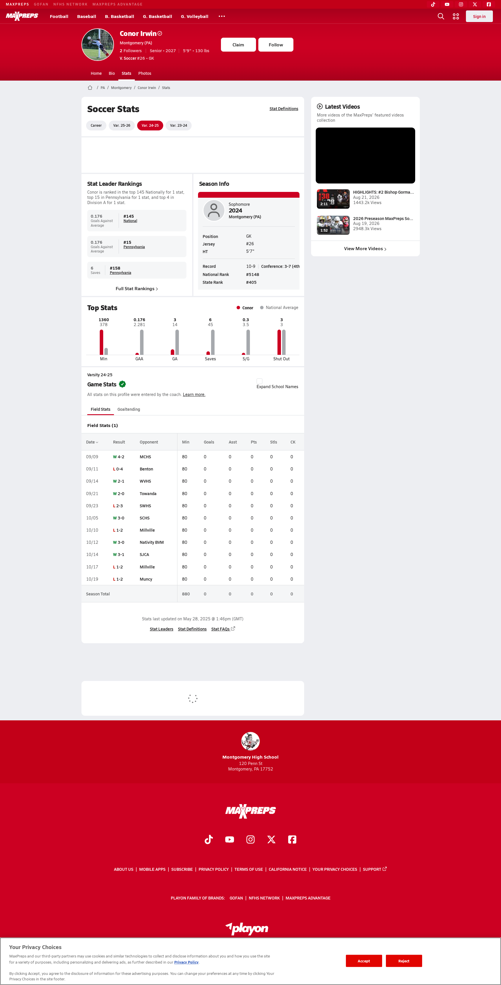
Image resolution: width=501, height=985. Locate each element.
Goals (209, 441)
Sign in (479, 16)
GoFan (41, 4)
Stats (126, 73)
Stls (273, 441)
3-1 (121, 554)
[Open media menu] (456, 16)
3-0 (121, 518)
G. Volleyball (194, 16)
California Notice (288, 869)
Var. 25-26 (121, 125)
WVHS (145, 481)
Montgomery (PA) (136, 42)
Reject (404, 961)
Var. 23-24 (178, 125)
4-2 (121, 456)
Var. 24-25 (150, 125)
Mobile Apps (152, 869)
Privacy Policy (214, 869)
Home (96, 73)
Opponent (149, 441)
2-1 (121, 481)
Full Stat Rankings (135, 288)
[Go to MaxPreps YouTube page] (229, 840)
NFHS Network (70, 4)
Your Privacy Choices (335, 869)
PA (103, 87)
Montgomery (121, 87)
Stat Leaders (161, 628)
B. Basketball (119, 16)
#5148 (252, 274)
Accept (364, 961)
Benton (146, 469)
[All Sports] (221, 16)
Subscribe (182, 869)
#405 (251, 282)
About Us (123, 869)
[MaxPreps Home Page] (90, 87)
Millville (147, 530)
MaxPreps (17, 4)
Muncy (146, 579)
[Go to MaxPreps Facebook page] (292, 840)
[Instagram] (461, 4)
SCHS (145, 518)
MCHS (145, 456)
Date (91, 441)
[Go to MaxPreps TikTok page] (208, 840)
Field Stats (100, 409)
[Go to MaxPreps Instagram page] (250, 840)
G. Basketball (157, 16)
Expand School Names (277, 386)
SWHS (145, 505)
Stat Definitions (284, 108)
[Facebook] (488, 4)
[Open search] (441, 16)
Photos (144, 73)
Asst (233, 441)
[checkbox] (259, 381)
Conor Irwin (138, 33)
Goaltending (128, 409)
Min (185, 441)
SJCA (144, 554)
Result (119, 441)
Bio (112, 73)
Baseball (86, 16)
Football (59, 16)
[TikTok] (433, 4)
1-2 (119, 530)
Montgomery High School (250, 756)
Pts (254, 441)
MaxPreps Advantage (117, 4)
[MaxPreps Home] (22, 16)
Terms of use (249, 869)
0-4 (119, 469)
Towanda (148, 493)
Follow (276, 44)
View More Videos (363, 248)
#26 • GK (137, 58)
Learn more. (194, 394)
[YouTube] (447, 4)
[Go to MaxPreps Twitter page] (271, 840)
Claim (238, 44)
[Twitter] (475, 4)
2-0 (121, 493)
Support (372, 869)
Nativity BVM (152, 542)
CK (293, 441)
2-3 (119, 505)
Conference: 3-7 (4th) (281, 266)
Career (96, 125)
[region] (250, 961)
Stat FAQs (220, 628)
